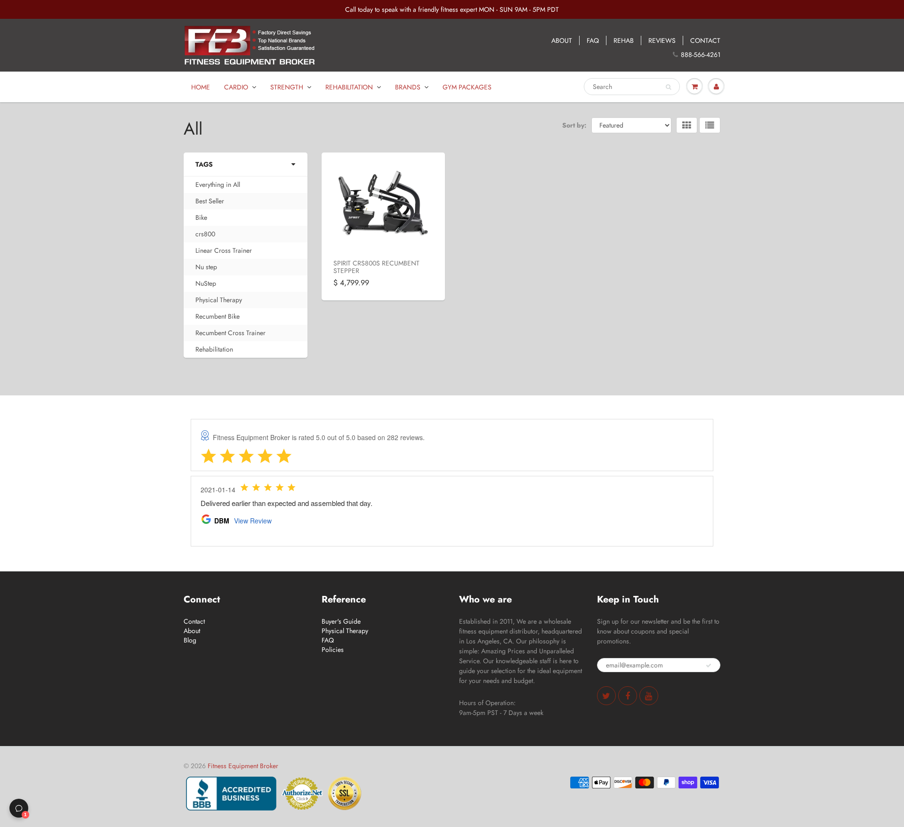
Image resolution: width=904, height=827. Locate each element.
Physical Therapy (218, 300)
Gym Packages (467, 87)
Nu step (206, 267)
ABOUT (561, 40)
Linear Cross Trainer (223, 250)
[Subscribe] (708, 665)
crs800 (205, 234)
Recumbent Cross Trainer (230, 332)
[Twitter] (606, 695)
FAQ (593, 40)
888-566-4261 (700, 54)
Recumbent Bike (217, 316)
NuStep (205, 283)
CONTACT (705, 40)
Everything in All (217, 184)
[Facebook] (627, 695)
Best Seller (209, 201)
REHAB (623, 40)
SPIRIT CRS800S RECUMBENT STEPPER (376, 266)
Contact (194, 621)
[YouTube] (648, 695)
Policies (333, 649)
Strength (286, 87)
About (192, 630)
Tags (204, 164)
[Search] (668, 87)
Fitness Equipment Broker (243, 766)
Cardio (236, 87)
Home (200, 87)
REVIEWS (662, 40)
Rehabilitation (349, 87)
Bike (201, 217)
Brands (407, 87)
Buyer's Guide (341, 621)
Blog (190, 640)
